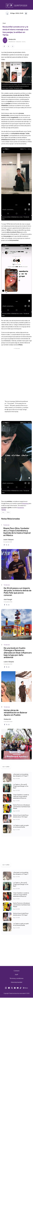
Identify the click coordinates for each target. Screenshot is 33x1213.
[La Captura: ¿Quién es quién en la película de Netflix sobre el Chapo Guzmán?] (7, 829)
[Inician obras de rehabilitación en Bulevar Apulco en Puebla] (16, 744)
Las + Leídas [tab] (5, 766)
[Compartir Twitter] (8, 46)
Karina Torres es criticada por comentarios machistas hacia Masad (21, 806)
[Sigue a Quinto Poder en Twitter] (12, 988)
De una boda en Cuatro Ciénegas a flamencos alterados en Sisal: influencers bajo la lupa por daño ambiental (18, 653)
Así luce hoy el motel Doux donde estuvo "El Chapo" (20, 816)
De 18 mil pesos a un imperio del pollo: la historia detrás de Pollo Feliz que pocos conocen (17, 591)
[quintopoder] (16, 5)
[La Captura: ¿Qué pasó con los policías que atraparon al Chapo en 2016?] (7, 778)
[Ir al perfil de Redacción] (5, 40)
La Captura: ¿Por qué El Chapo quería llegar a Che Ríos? (20, 786)
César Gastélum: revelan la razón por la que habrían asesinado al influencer (21, 796)
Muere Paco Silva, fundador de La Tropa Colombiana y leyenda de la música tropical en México (17, 532)
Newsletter (20, 507)
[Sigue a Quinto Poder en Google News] (25, 988)
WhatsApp (25, 503)
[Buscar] (7, 13)
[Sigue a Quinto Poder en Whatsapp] (6, 988)
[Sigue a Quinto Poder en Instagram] (15, 988)
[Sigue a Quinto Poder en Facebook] (9, 988)
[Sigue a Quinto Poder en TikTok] (20, 988)
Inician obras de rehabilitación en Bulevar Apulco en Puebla (15, 712)
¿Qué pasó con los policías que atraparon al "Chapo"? (20, 775)
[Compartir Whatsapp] (12, 46)
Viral (3, 512)
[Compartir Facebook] (4, 46)
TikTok (8, 512)
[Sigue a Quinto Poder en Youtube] (18, 988)
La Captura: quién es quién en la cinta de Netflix (21, 826)
